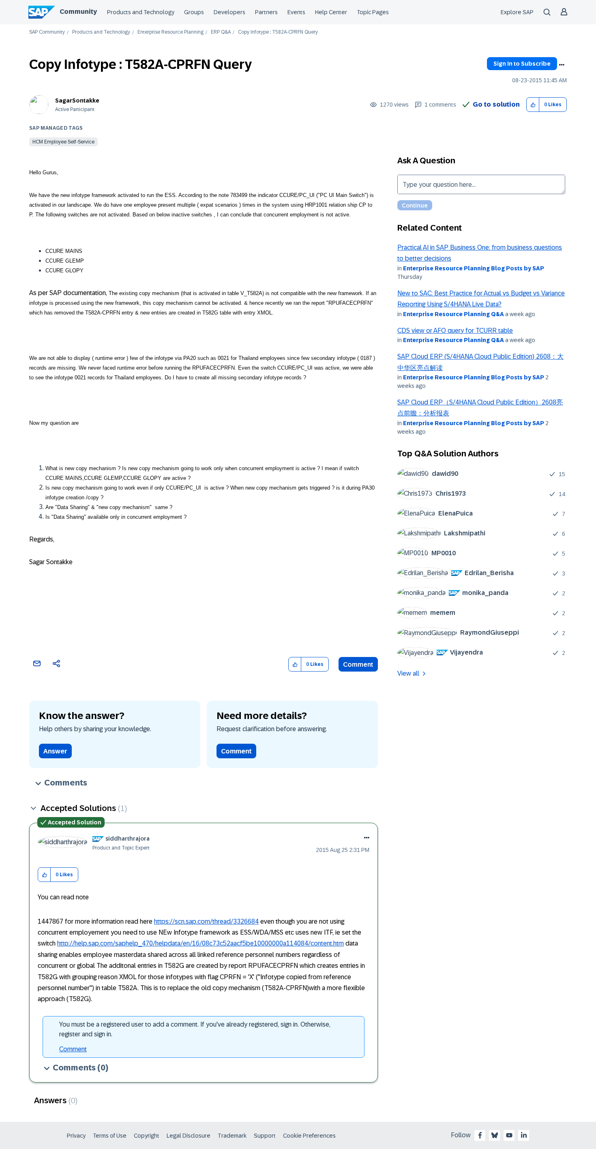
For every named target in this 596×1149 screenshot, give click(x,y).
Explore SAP (517, 12)
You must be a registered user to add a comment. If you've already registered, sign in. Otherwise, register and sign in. (194, 1029)
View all (408, 673)
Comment (358, 664)
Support (265, 1135)
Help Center (331, 12)
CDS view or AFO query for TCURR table (455, 330)
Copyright (146, 1135)
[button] (533, 105)
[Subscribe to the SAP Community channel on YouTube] (509, 1135)
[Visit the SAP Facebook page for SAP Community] (480, 1135)
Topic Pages (373, 12)
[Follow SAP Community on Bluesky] (494, 1135)
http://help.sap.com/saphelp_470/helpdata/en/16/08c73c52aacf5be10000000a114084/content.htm (200, 943)
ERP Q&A (221, 32)
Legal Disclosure (188, 1135)
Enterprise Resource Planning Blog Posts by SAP (473, 268)
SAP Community (47, 32)
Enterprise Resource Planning (170, 32)
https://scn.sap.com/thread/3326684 (206, 921)
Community (78, 11)
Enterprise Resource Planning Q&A (453, 314)
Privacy (76, 1135)
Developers (229, 12)
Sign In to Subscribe (522, 63)
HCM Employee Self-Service (63, 142)
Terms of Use (109, 1135)
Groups (194, 12)
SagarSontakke (77, 100)
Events (296, 12)
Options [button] (561, 65)
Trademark (232, 1135)
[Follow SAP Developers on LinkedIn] (524, 1135)
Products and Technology (140, 12)
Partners (266, 12)
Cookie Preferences (309, 1135)
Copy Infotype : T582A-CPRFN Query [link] (278, 32)
